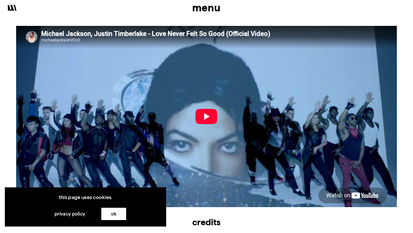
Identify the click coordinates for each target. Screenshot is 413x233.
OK (113, 213)
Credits (206, 222)
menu (206, 7)
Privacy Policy (70, 213)
